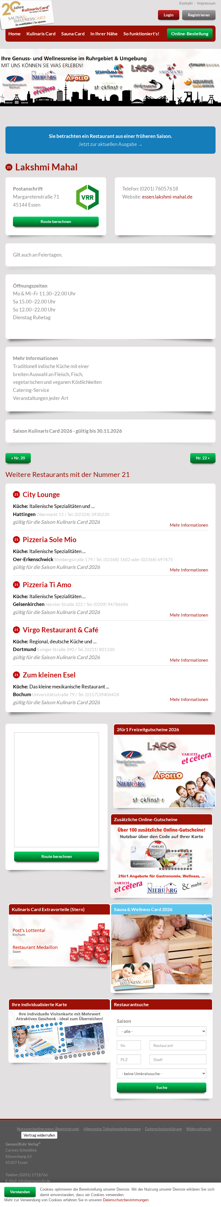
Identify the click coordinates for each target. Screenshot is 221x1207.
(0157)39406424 (102, 694)
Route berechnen (56, 221)
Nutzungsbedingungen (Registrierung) (48, 1129)
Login (169, 14)
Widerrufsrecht (198, 1129)
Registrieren (199, 14)
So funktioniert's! (141, 33)
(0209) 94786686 (111, 604)
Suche (161, 1087)
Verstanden (20, 1192)
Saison (124, 1021)
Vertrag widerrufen (39, 1135)
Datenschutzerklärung (163, 1129)
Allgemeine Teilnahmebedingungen (112, 1129)
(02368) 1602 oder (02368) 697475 (138, 559)
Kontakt (186, 3)
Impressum (206, 3)
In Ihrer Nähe (104, 33)
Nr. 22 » (203, 457)
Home (14, 33)
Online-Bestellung (189, 33)
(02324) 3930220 (92, 514)
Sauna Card (73, 33)
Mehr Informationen (189, 525)
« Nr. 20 (18, 457)
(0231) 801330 (100, 649)
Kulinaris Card (41, 33)
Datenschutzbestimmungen (125, 1200)
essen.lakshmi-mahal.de (167, 197)
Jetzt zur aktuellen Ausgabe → (111, 144)
